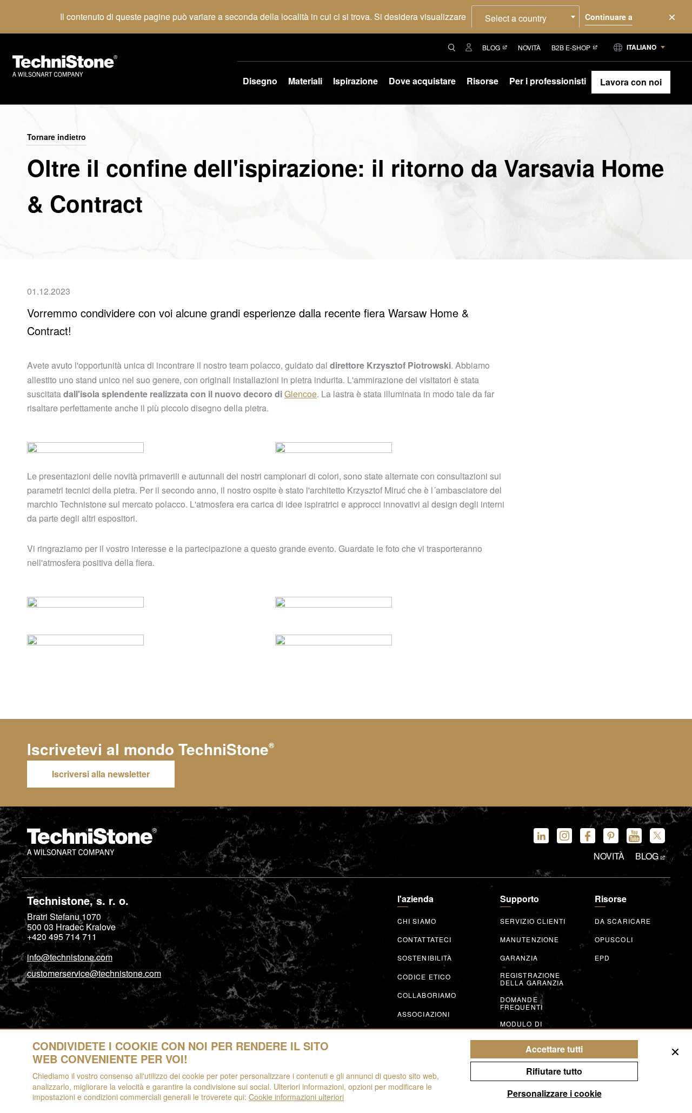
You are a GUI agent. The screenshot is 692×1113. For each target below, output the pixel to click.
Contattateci (424, 939)
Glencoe (300, 394)
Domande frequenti (521, 1003)
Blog (491, 47)
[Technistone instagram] (564, 835)
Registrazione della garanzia (532, 979)
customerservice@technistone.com (94, 974)
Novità (529, 47)
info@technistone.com (69, 957)
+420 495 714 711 (62, 937)
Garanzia (519, 958)
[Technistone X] (657, 835)
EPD (602, 958)
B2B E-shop (570, 47)
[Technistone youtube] (634, 835)
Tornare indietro (56, 137)
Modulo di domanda (521, 1027)
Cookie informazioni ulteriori (296, 1096)
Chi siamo (416, 921)
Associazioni (423, 1014)
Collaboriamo (426, 995)
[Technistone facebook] (587, 835)
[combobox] (525, 17)
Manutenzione (529, 939)
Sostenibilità (424, 958)
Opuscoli (614, 939)
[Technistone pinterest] (610, 835)
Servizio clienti (533, 921)
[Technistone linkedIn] (541, 835)
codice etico (424, 977)
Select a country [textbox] (516, 18)
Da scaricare (623, 921)
